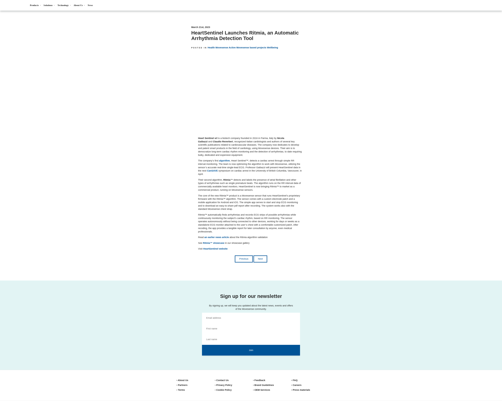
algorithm (224, 160)
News (90, 5)
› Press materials (300, 390)
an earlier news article (216, 237)
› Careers (296, 385)
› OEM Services (261, 390)
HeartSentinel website (215, 248)
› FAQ (294, 380)
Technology (63, 5)
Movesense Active (225, 47)
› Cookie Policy (223, 390)
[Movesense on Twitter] (316, 410)
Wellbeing (272, 47)
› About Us (182, 380)
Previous (243, 259)
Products (34, 5)
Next (260, 259)
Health (211, 47)
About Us (78, 5)
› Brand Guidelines (263, 385)
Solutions (48, 5)
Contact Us (477, 5)
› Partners (181, 385)
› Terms (180, 390)
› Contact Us (222, 380)
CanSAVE (212, 170)
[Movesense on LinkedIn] (323, 410)
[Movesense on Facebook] (309, 410)
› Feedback (259, 380)
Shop (490, 5)
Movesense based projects (251, 47)
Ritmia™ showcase (213, 243)
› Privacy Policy (223, 385)
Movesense (189, 409)
